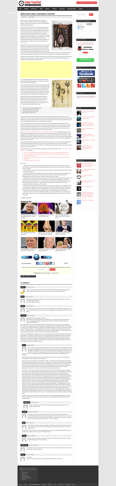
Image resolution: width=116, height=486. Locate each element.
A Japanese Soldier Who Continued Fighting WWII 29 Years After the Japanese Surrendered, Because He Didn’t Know (85, 195)
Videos (41, 9)
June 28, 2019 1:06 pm (30, 454)
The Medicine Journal (26, 478)
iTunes (62, 148)
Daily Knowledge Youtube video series (85, 44)
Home (20, 9)
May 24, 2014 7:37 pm (29, 296)
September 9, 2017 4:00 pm (33, 411)
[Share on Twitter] (40, 263)
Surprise (26, 9)
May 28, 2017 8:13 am (34, 402)
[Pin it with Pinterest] (47, 263)
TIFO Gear (25, 484)
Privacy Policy (67, 484)
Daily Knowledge (46, 273)
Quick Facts (62, 9)
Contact (81, 9)
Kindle (84, 97)
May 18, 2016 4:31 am (31, 315)
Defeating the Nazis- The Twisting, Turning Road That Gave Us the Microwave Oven (88, 124)
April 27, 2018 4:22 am (30, 422)
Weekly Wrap (56, 273)
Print (81, 97)
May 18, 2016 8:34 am (30, 345)
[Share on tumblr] (50, 263)
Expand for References (26, 197)
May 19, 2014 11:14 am (30, 287)
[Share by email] (53, 263)
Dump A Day (24, 473)
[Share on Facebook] (37, 263)
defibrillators (23, 42)
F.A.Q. (55, 484)
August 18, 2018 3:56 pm (31, 435)
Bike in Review (25, 472)
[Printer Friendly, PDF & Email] (66, 263)
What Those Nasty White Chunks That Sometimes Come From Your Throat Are (88, 165)
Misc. (34, 276)
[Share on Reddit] (43, 263)
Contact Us (44, 484)
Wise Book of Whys (72, 9)
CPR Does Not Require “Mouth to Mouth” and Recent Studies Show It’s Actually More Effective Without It (46, 154)
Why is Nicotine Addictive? (29, 155)
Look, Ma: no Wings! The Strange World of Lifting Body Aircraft (88, 136)
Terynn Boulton (31, 17)
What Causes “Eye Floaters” (88, 200)
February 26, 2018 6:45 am (33, 445)
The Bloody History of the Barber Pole (32, 160)
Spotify (66, 148)
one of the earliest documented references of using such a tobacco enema (40, 131)
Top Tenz (24, 479)
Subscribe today (80, 43)
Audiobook (92, 97)
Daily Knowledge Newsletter (34, 484)
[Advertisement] (46, 69)
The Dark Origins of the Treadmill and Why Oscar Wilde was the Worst (87, 147)
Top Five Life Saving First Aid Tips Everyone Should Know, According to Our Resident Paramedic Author (46, 152)
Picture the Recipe (26, 476)
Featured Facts (28, 276)
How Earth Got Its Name (87, 186)
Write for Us (34, 9)
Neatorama (24, 475)
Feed (27, 150)
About (73, 484)
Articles (47, 9)
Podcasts (54, 9)
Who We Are (60, 484)
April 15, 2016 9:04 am (29, 306)
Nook (88, 97)
